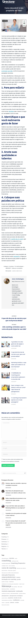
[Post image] (5, 344)
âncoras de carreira (5, 604)
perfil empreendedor (14, 593)
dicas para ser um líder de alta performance (10, 572)
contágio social (5, 565)
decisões (11, 111)
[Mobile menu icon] (25, 2)
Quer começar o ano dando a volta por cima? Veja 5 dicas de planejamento (18, 388)
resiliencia (16, 600)
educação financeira (8, 575)
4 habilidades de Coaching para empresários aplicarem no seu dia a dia (18, 376)
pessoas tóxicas (22, 593)
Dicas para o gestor (12, 570)
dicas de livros (4, 570)
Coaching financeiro (18, 563)
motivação (19, 591)
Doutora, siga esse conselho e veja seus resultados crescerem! (16, 484)
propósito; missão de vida (17, 270)
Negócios (3, 546)
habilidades (11, 581)
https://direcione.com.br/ (18, 281)
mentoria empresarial (8, 591)
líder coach (20, 586)
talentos (12, 602)
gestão (19, 579)
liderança (6, 586)
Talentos (3, 548)
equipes (18, 577)
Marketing (4, 544)
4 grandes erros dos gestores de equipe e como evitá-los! (17, 344)
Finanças (3, 539)
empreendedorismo (9, 577)
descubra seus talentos (21, 568)
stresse (3, 602)
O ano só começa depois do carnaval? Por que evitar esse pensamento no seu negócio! (16, 523)
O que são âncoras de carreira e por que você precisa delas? (18, 354)
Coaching (5, 20)
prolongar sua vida (6, 71)
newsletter (16, 256)
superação (7, 602)
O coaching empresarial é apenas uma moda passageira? (18, 400)
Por (19, 266)
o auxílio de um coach (17, 239)
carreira (11, 558)
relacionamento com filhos (7, 600)
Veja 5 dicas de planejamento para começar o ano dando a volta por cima (15, 491)
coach (16, 558)
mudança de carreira (6, 593)
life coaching (14, 586)
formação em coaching (9, 579)
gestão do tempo (5, 581)
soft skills (22, 600)
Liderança (4, 541)
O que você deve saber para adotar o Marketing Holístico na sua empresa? (15, 506)
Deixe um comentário (17, 268)
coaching (6, 561)
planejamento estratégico (16, 595)
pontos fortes (4, 597)
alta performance (5, 558)
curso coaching (12, 565)
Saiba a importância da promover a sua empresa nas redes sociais (16, 499)
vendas (17, 602)
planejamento (5, 595)
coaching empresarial (6, 563)
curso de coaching (9, 568)
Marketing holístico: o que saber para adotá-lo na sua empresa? (18, 365)
